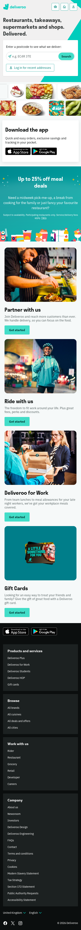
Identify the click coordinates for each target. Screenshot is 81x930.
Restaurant (14, 757)
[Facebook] (5, 923)
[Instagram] (20, 923)
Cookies (12, 867)
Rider (11, 751)
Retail (11, 770)
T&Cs (44, 218)
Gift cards (13, 684)
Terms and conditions (20, 853)
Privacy (12, 860)
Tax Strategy (15, 880)
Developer (14, 777)
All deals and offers (19, 721)
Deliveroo (14, 7)
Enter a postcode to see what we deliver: (34, 47)
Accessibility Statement (22, 900)
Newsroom (14, 814)
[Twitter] (13, 923)
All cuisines (14, 714)
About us (13, 807)
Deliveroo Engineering (21, 833)
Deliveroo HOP (16, 678)
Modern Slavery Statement (23, 873)
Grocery (12, 764)
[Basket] (55, 7)
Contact (12, 847)
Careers (12, 784)
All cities (13, 727)
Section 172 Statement (21, 886)
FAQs (11, 840)
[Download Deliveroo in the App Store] (18, 149)
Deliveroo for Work (19, 664)
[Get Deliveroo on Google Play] (44, 149)
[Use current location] (10, 56)
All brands (13, 708)
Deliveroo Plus (16, 658)
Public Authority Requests (23, 893)
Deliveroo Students (19, 671)
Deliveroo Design (18, 827)
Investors (13, 820)
